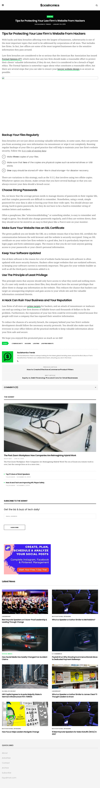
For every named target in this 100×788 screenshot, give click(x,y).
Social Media (7, 654)
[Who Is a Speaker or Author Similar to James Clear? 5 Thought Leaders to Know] (75, 676)
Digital (50, 17)
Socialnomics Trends (43, 24)
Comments (11, 387)
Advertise (6, 758)
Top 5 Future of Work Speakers (18, 474)
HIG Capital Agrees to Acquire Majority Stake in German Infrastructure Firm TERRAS (22, 695)
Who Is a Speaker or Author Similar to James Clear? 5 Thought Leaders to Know (74, 695)
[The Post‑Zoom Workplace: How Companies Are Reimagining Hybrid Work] (50, 427)
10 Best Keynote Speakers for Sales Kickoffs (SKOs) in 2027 (74, 732)
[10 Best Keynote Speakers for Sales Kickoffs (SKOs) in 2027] (75, 714)
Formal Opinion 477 (12, 59)
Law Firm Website (47, 343)
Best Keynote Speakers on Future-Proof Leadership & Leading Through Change (24, 620)
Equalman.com (9, 777)
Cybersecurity (17, 343)
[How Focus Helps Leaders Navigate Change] (25, 714)
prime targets (34, 306)
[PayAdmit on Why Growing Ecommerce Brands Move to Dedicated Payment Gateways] (75, 639)
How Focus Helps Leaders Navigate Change (20, 731)
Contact (6, 763)
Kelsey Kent (8, 458)
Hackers (28, 343)
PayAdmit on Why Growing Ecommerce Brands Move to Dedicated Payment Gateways (74, 658)
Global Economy (9, 691)
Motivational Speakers (61, 616)
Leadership (6, 616)
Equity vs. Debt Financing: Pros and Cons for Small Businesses (50, 378)
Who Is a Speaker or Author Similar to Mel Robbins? (73, 619)
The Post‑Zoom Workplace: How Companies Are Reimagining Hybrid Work (40, 455)
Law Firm (36, 343)
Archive (5, 768)
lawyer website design (68, 69)
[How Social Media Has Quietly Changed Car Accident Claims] (25, 639)
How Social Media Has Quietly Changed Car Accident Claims (24, 658)
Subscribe (6, 772)
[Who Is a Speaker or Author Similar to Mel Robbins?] (75, 602)
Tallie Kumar (10, 477)
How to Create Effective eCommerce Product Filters (50, 369)
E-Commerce (57, 654)
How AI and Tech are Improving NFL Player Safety (25, 482)
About (5, 753)
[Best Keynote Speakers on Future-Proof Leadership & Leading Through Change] (25, 602)
